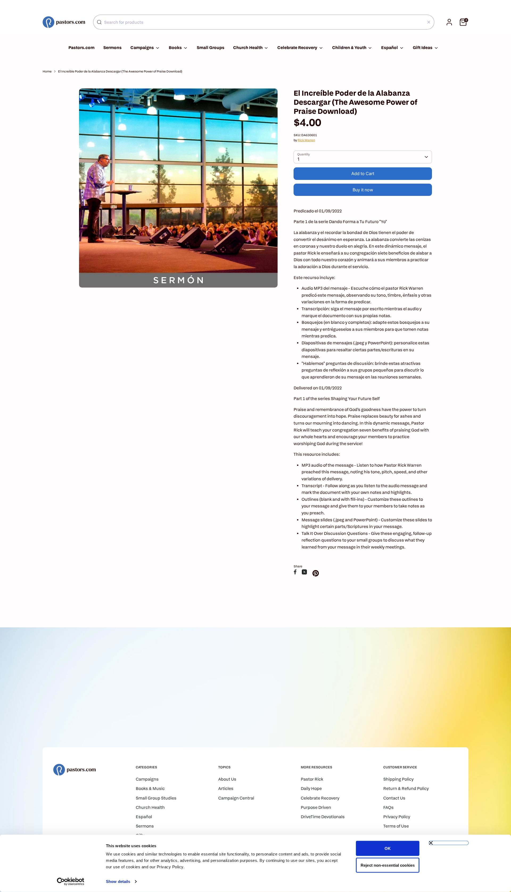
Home (47, 71)
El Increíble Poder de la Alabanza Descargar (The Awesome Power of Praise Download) (120, 71)
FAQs (388, 807)
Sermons (112, 47)
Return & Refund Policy (406, 788)
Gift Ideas (423, 47)
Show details (118, 881)
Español (390, 47)
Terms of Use (396, 826)
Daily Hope (311, 788)
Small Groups (210, 47)
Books (176, 47)
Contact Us (394, 798)
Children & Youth (349, 47)
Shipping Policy (398, 779)
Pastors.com (81, 47)
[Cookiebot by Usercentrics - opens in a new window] (70, 882)
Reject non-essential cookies (388, 865)
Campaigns (142, 47)
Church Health (248, 47)
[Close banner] (448, 843)
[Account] (449, 22)
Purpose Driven (316, 807)
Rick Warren (306, 140)
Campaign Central (236, 798)
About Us (227, 779)
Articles (225, 788)
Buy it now (363, 189)
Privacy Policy (396, 816)
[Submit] (99, 22)
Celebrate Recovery (297, 47)
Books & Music (150, 788)
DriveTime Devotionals (323, 816)
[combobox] (263, 22)
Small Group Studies (156, 798)
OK (388, 848)
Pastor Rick (312, 779)
